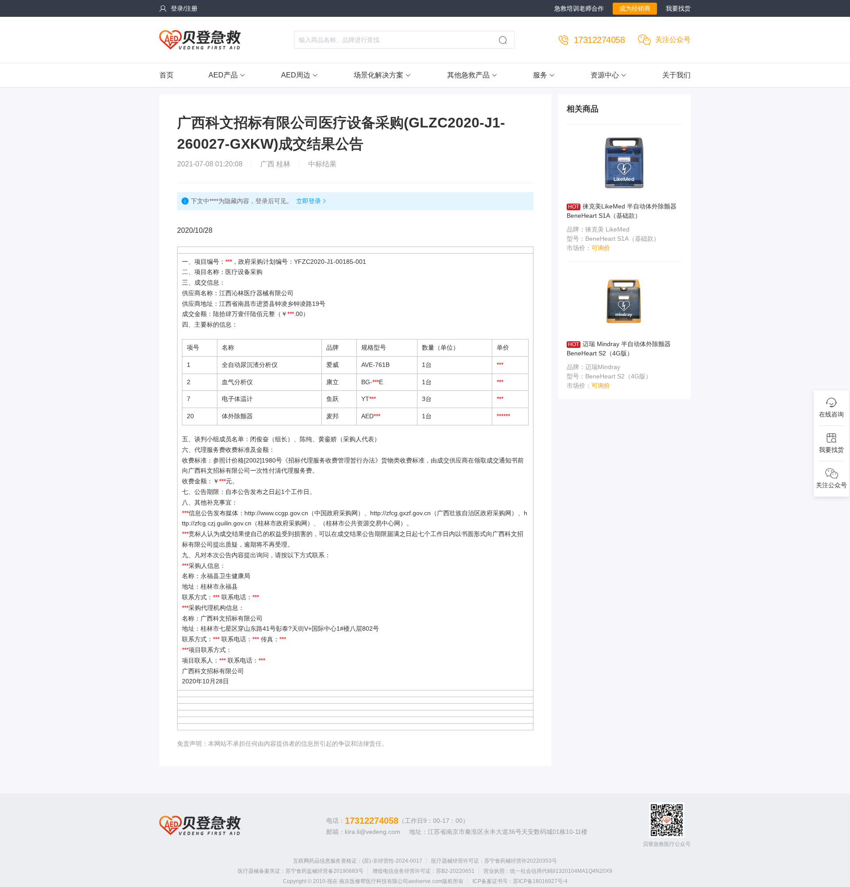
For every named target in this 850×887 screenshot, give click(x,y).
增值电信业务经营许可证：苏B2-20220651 (423, 871)
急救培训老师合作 (579, 8)
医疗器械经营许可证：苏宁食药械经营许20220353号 (494, 861)
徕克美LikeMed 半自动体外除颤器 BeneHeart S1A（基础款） (621, 211)
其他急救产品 (468, 75)
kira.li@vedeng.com (372, 831)
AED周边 (295, 75)
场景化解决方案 (378, 75)
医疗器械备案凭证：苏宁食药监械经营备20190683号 (300, 871)
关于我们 (676, 75)
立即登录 (308, 200)
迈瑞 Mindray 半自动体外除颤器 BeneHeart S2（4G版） (619, 348)
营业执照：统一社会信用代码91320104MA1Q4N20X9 (547, 871)
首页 (166, 75)
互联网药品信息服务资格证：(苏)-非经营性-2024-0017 (357, 861)
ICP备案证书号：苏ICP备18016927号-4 (520, 881)
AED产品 (223, 75)
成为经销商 (634, 8)
